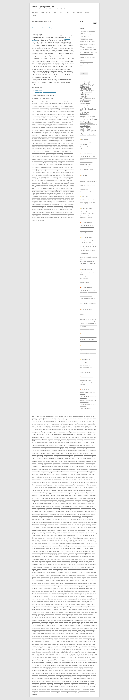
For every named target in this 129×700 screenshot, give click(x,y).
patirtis (70, 543)
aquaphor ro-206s (44, 439)
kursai (63, 599)
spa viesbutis (34, 186)
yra (74, 610)
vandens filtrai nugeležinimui (42, 429)
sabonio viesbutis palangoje (40, 177)
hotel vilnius (57, 119)
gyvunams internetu (55, 482)
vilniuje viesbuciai (42, 219)
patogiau (64, 533)
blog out (89, 647)
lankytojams (44, 649)
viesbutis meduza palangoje (44, 212)
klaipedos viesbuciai (40, 125)
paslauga (49, 573)
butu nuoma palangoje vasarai (48, 113)
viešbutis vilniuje (69, 215)
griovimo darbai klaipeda (69, 500)
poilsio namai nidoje (45, 167)
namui (43, 570)
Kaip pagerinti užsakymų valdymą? (87, 329)
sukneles (71, 588)
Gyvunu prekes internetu (86, 359)
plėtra (61, 626)
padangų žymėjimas (59, 416)
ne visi (87, 582)
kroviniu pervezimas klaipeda (51, 500)
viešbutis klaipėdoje (57, 210)
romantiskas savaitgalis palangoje (62, 175)
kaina (67, 557)
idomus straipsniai (78, 540)
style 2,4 (62, 495)
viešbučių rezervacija (59, 206)
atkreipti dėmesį (66, 530)
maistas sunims (82, 490)
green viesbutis (63, 117)
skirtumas (38, 623)
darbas (33, 626)
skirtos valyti (88, 585)
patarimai (69, 514)
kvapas (51, 567)
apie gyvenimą (89, 601)
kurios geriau (55, 556)
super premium (35, 476)
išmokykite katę (64, 474)
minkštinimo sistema (74, 418)
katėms (82, 479)
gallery (63, 651)
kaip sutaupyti (48, 482)
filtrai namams (52, 423)
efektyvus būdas (44, 533)
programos (87, 514)
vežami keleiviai (66, 529)
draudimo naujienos (65, 588)
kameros (63, 570)
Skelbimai (62, 12)
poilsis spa (51, 174)
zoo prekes (80, 495)
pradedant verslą (62, 638)
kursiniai (38, 630)
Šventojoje (77, 617)
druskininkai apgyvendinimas (67, 113)
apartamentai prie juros (50, 106)
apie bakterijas (48, 565)
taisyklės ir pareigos (77, 529)
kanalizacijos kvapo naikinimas (84, 522)
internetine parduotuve (50, 416)
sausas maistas (70, 492)
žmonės (80, 586)
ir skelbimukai (44, 607)
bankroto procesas (77, 548)
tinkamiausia (47, 559)
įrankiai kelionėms (36, 609)
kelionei (60, 586)
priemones (66, 585)
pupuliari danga (87, 557)
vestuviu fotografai (39, 506)
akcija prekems (83, 484)
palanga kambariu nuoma (68, 140)
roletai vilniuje (82, 116)
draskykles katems (71, 464)
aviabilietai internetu (87, 84)
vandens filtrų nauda (44, 419)
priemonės (51, 541)
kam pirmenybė (59, 530)
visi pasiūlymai (55, 606)
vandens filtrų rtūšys (91, 424)
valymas (77, 583)
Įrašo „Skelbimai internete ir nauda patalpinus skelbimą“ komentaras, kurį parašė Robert (87, 263)
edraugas (41, 590)
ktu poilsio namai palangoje (39, 127)
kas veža (71, 529)
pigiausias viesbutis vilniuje (48, 161)
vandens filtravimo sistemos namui (84, 423)
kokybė (78, 567)
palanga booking (41, 140)
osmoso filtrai (49, 418)
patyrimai (72, 606)
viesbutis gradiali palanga (44, 209)
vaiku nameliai (89, 498)
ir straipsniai (52, 601)
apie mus (64, 480)
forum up (80, 644)
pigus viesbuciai (61, 162)
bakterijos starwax (44, 527)
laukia (82, 639)
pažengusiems (76, 626)
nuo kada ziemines (87, 455)
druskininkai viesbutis (62, 114)
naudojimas (58, 580)
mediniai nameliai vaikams (64, 512)
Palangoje (67, 145)
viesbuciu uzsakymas (49, 207)
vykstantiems (34, 572)
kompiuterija (91, 607)
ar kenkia (63, 567)
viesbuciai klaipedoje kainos (66, 193)
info (42, 479)
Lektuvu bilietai (84, 196)
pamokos (72, 638)
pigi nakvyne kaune (61, 157)
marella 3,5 (58, 495)
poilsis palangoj (59, 170)
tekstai (95, 598)
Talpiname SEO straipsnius (86, 333)
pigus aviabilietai (86, 112)
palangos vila (43, 157)
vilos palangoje (35, 220)
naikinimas (39, 580)
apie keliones (70, 599)
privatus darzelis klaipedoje (53, 512)
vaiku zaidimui (87, 456)
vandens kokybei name (36, 426)
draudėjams (88, 604)
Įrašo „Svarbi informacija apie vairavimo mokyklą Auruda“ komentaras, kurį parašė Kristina (88, 257)
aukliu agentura (35, 512)
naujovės (63, 646)
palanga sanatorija (39, 143)
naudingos (68, 580)
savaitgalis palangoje (55, 180)
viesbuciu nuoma (56, 204)
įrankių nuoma (55, 525)
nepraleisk (34, 647)
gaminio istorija (63, 537)
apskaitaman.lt (35, 516)
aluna (44, 495)
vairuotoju (73, 623)
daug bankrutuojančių (69, 548)
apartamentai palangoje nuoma (38, 106)
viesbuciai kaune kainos (40, 193)
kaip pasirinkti (39, 553)
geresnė (56, 622)
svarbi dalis (42, 573)
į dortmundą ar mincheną (82, 530)
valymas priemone (85, 540)
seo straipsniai (86, 122)
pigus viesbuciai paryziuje (59, 164)
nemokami (56, 612)
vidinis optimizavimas (48, 463)
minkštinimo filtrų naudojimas (63, 418)
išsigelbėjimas (59, 546)
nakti (87, 644)
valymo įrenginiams (76, 504)
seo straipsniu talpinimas (92, 124)
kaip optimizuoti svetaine (73, 453)
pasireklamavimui (74, 601)
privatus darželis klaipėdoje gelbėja (85, 509)
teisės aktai (71, 564)
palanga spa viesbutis (36, 145)
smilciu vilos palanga (41, 182)
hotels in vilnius (71, 119)
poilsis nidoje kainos (39, 170)
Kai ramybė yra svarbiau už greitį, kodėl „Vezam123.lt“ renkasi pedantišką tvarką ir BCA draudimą (88, 325)
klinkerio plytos (84, 102)
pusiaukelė (43, 628)
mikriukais (94, 533)
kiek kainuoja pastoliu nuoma (44, 522)
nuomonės (65, 602)
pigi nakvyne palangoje (41, 159)
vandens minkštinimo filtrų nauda (55, 429)
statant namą (61, 556)
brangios (54, 588)
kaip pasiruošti (90, 530)
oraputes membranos (79, 506)
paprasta (58, 588)
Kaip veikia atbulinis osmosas (86, 296)
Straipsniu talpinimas (85, 389)
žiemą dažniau (71, 553)
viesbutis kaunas (59, 209)
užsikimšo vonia (67, 551)
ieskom (73, 590)
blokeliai (83, 524)
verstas (34, 577)
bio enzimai (38, 527)
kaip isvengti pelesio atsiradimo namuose (76, 443)
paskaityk (55, 647)
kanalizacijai (54, 565)
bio (89, 565)
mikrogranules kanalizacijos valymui (39, 517)
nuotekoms (93, 565)
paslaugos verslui (40, 601)
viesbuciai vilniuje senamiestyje (43, 202)
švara (36, 567)
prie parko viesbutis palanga (41, 175)
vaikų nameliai (35, 496)
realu (38, 644)
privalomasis (93, 570)
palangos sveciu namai (68, 153)
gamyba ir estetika (80, 554)
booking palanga (62, 109)
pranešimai (79, 647)
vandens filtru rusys (45, 435)
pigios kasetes (93, 593)
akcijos (73, 562)
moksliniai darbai (47, 641)
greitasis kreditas (81, 463)
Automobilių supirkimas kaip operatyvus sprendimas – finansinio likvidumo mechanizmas (88, 227)
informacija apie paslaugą (82, 521)
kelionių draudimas (85, 100)
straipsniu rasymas (92, 127)
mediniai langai (84, 105)
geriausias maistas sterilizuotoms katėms (48, 447)
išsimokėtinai (85, 614)
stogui (83, 575)
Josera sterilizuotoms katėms (85, 365)
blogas (66, 487)
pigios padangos (40, 468)
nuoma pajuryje (51, 137)
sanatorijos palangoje (56, 178)
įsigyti (75, 577)
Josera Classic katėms (84, 362)
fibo (78, 524)
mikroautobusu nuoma (48, 129)
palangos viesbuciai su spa (49, 156)
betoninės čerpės (81, 543)
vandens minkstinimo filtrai (88, 133)
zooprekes (47, 615)
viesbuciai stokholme (49, 199)
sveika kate (34, 463)
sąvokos (48, 572)
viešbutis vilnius (35, 217)
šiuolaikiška (39, 638)
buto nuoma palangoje (69, 111)
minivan (34, 593)
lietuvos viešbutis (40, 129)
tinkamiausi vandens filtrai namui (71, 423)
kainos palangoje (50, 121)
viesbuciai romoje (60, 198)
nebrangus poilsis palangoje (63, 133)
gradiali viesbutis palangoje (54, 117)
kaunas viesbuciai (57, 122)
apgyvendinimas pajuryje (55, 108)
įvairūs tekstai (46, 601)
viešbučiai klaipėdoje (57, 193)
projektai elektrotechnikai (52, 631)
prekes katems (43, 484)
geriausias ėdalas (55, 487)
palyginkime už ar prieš (71, 537)
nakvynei (50, 617)
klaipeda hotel (66, 124)
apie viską (43, 599)
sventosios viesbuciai (61, 188)
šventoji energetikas (45, 188)
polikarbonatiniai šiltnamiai (41, 485)
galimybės (84, 636)
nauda (33, 567)
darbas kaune (68, 559)
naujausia (61, 644)
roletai (93, 617)
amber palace (49, 103)
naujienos (68, 480)
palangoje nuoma (52, 146)
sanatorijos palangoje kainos (66, 178)
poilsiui (85, 617)
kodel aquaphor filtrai (50, 437)
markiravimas (57, 654)
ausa (38, 593)
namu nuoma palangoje (41, 133)
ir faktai (42, 554)
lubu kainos (47, 461)
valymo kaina (77, 582)
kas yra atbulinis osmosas (87, 419)
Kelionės (55, 12)
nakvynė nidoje (65, 129)
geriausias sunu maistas (90, 490)
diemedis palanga (57, 113)
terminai (37, 573)
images (54, 651)
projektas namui (74, 631)
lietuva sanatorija (59, 127)
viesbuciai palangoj (66, 194)
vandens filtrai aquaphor (51, 432)
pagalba (38, 546)
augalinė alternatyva (47, 480)
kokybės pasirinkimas (62, 535)
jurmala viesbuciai (43, 121)
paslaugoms (85, 609)
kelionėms (51, 598)
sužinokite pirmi (78, 606)
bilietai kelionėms (54, 596)
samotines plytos (36, 524)
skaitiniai (50, 647)
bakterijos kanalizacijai (85, 88)
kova (54, 580)
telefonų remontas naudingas (73, 445)
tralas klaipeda (61, 500)
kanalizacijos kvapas (65, 488)
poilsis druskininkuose (54, 169)
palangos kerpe (41, 149)
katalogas (34, 599)
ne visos (57, 583)
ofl (58, 590)
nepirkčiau (58, 578)
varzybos (64, 623)
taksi (77, 561)
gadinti (73, 582)
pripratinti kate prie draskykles (89, 464)
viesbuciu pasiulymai (42, 206)
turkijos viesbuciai (42, 190)
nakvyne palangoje (46, 130)
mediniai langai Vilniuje (84, 105)
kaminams (69, 652)
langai (79, 573)
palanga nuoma (48, 141)
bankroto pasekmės (70, 545)
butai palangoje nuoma (41, 111)
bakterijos (67, 565)
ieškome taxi (64, 561)
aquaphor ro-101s (59, 435)
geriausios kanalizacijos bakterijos (43, 458)
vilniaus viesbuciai (59, 217)
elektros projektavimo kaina (37, 635)
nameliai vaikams (64, 496)
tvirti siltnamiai (50, 485)
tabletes (82, 538)
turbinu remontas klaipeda (83, 461)
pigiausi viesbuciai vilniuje (37, 161)
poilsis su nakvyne (56, 174)
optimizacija (53, 636)
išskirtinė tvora (71, 540)
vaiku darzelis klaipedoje (62, 509)
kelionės (40, 564)
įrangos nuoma (62, 522)
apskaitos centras (61, 593)
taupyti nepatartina (40, 557)
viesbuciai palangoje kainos (65, 196)
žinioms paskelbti (42, 604)
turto (86, 562)
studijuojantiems (80, 628)
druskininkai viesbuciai (52, 114)
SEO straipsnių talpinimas (43, 6)
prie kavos (46, 647)
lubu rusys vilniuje (54, 461)
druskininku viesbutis (61, 116)
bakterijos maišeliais (83, 517)
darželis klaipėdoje (50, 511)
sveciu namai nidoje (51, 186)
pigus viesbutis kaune (36, 166)
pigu (72, 618)
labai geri (51, 612)
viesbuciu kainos (60, 202)
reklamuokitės (61, 606)
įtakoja (86, 535)
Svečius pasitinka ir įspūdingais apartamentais (48, 28)
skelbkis (33, 604)
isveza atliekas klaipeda (74, 512)
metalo (62, 654)
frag (40, 615)
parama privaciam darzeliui (70, 458)
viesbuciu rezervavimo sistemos (38, 207)
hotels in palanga (63, 119)
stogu (84, 644)
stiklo (77, 654)
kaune (64, 559)
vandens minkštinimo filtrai (85, 427)
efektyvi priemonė (52, 551)
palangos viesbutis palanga (68, 156)
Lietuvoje (67, 638)
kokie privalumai (65, 543)
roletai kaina (92, 114)
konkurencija (59, 561)
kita (81, 643)
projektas (34, 633)
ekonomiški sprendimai (71, 535)
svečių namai (87, 623)
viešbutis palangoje (39, 214)
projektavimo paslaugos (82, 631)
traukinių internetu (76, 594)
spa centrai (48, 182)
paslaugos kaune (42, 561)
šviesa (33, 573)
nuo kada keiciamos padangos (82, 469)
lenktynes (60, 623)
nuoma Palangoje (64, 137)
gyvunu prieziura (65, 479)
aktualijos (70, 647)
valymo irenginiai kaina (43, 512)
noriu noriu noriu (70, 135)
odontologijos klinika (91, 474)
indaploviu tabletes (89, 525)
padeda (62, 565)
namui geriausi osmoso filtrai (43, 427)
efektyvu (43, 583)
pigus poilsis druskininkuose (42, 162)
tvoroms (82, 541)
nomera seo (76, 593)
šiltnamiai (65, 490)
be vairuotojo (86, 588)
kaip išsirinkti (66, 577)
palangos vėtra (42, 154)
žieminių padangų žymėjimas (77, 416)
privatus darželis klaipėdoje (59, 511)
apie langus (76, 598)
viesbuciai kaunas (65, 191)
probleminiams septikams (74, 517)
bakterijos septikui (36, 514)
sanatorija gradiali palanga (51, 177)
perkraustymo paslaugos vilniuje (74, 474)
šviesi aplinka (87, 573)
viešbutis (56, 207)
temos (70, 628)
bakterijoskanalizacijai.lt (45, 509)
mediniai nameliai (52, 498)
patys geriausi (78, 610)
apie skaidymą (88, 553)
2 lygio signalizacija (90, 81)
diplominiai (74, 628)
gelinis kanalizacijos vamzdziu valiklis (53, 517)
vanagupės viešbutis (58, 190)
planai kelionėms (58, 607)
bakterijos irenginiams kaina (52, 501)
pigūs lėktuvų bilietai (69, 651)
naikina (43, 569)
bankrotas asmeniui (87, 546)
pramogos (83, 622)
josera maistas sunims (71, 476)
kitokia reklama (69, 607)
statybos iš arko (73, 521)
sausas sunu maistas (57, 484)
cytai (61, 590)
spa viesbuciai (71, 185)
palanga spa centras (61, 143)
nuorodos (73, 480)
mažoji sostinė (48, 561)
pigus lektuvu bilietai (83, 113)
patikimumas (64, 506)
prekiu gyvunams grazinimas (84, 472)
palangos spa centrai (50, 153)
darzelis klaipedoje (53, 509)
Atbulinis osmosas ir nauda (85, 408)
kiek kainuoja (93, 514)
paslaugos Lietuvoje (75, 514)
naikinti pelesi (68, 503)
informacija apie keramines (70, 556)
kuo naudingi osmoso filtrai (64, 421)
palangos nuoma (66, 149)
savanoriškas (49, 588)
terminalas (38, 626)
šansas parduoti (72, 604)
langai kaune (92, 588)
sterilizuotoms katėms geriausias (83, 447)
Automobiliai (35, 12)
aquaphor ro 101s (87, 439)
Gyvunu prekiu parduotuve (86, 269)
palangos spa (42, 153)
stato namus (75, 522)
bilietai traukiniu (55, 594)
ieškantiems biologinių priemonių (90, 512)
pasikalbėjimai (75, 646)
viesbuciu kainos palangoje (37, 204)
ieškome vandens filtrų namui (45, 424)
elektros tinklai (39, 633)
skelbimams (59, 599)
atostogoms (56, 586)
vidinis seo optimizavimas (63, 453)
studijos (57, 628)
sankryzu (69, 623)
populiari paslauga (40, 529)
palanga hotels (60, 140)
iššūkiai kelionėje (55, 529)
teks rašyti (47, 628)
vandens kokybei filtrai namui (68, 424)
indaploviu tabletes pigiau (40, 538)
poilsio (62, 166)
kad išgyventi (67, 606)
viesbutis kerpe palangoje (40, 210)
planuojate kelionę (73, 533)
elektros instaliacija (46, 633)
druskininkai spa (44, 114)
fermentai (94, 580)
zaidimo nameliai (84, 503)
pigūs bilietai (83, 596)
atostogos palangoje (55, 109)
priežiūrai (65, 569)
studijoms (87, 626)
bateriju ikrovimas (58, 506)
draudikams (51, 614)
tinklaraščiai (35, 614)
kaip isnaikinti (42, 503)
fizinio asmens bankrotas (43, 545)
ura (92, 647)
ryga (59, 562)
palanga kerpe (35, 141)
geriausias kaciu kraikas (84, 445)
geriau (67, 533)
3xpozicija (87, 591)
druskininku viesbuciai (39, 116)
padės (68, 586)
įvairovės (49, 646)
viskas (84, 643)
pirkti (63, 573)
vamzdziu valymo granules (87, 516)
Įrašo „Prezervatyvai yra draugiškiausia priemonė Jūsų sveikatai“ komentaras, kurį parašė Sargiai (88, 246)
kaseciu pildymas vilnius (56, 504)
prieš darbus (84, 578)
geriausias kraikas (45, 493)
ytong (73, 524)
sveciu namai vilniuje (36, 188)
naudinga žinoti (44, 543)
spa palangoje (66, 183)
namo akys (76, 572)
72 (70, 649)
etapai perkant (47, 554)
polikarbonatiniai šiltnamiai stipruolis (48, 456)
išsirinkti (33, 575)
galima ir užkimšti (60, 551)
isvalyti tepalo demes (59, 466)
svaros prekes (43, 562)
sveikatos (36, 564)
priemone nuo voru (85, 440)
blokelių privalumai (57, 543)
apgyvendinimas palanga (65, 108)
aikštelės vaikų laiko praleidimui (61, 445)
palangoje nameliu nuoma (43, 146)
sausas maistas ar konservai (49, 466)
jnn (37, 617)
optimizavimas (70, 636)
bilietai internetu (66, 594)
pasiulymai (39, 599)
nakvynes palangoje (38, 132)
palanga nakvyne (41, 141)
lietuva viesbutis (66, 127)
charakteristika (56, 577)
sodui (47, 490)
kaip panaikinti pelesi (50, 503)
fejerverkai (85, 487)
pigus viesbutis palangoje (46, 166)
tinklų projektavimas (51, 635)
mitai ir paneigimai (63, 532)
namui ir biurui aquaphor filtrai (91, 435)
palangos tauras (35, 154)
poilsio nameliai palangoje (41, 169)
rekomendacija (35, 586)
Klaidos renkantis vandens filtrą (86, 162)
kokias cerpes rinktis (58, 519)
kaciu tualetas (53, 477)
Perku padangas (84, 139)
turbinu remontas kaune (72, 461)
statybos (57, 522)
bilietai (49, 594)
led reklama (76, 485)
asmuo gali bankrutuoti (86, 545)
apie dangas (79, 577)
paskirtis (86, 541)
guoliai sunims (86, 476)
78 (68, 649)
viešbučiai (55, 617)
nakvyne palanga (38, 130)
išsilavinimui (42, 630)
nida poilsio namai (43, 135)
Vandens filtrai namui (84, 36)
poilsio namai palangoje (62, 167)
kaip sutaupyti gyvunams (48, 479)
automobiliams (76, 599)
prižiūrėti (42, 582)
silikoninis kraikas (77, 477)
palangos (72, 146)
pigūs (71, 594)
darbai (95, 628)
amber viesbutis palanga (47, 105)
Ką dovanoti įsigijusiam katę (85, 372)
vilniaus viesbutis (35, 219)
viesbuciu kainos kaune (69, 202)
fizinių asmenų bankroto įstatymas (55, 545)
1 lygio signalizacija (83, 81)
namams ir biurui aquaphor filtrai (39, 437)
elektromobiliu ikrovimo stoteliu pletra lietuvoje (65, 448)
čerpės (33, 551)
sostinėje (42, 614)
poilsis (48, 169)
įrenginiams (63, 580)
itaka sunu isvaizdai (36, 482)
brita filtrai (78, 493)
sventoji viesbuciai (53, 188)
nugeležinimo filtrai (64, 440)
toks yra (80, 559)
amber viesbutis (39, 105)
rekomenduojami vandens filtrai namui (49, 426)
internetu (88, 570)
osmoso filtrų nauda (42, 418)
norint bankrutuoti (85, 548)
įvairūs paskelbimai (49, 599)
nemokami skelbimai (84, 651)
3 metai (54, 546)
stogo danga (84, 127)
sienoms (85, 641)
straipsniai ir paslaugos (80, 604)
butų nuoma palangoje (36, 113)
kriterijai (59, 533)
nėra (87, 610)
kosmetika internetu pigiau (75, 508)
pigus (69, 561)
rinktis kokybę (53, 554)
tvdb (40, 617)
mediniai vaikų (51, 496)
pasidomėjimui (38, 649)
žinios (33, 649)
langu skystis (78, 527)
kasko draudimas (85, 97)
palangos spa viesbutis (58, 153)
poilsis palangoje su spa (57, 172)
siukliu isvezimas (78, 500)
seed (55, 590)
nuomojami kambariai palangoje (44, 138)
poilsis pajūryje (46, 170)
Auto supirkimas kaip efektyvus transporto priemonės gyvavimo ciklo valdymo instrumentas (88, 158)
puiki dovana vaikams (40, 445)
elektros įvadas (76, 635)
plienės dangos (67, 641)
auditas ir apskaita (69, 593)
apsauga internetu (82, 602)
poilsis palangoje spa (48, 172)
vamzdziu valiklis (76, 538)
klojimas (71, 577)
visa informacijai (85, 606)
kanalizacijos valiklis (65, 615)
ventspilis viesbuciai (67, 190)
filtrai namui (52, 427)
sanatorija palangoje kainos (37, 178)
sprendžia (39, 583)
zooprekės (58, 493)
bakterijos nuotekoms (86, 90)
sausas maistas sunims (36, 479)
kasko (44, 564)
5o (57, 590)
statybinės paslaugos (41, 525)
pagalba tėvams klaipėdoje (73, 509)
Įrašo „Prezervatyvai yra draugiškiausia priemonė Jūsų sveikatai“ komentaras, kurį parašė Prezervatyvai (88, 252)
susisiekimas (73, 561)
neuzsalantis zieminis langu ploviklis (75, 468)
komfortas (53, 575)
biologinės (71, 585)
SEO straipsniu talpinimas (86, 153)
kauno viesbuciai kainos (41, 124)
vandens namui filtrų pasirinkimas (80, 424)
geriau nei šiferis (77, 549)
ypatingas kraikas (76, 484)
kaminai (78, 652)
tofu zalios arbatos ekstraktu (64, 472)
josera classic (78, 451)
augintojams (61, 487)
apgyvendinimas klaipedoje (43, 108)
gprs (42, 617)
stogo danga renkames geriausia (82, 501)
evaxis (37, 590)
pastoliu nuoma (49, 525)
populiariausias (54, 572)
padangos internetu (88, 466)
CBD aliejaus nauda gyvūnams (86, 370)
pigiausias (90, 559)
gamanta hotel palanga (36, 117)
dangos (37, 551)
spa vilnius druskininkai (42, 186)
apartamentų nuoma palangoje (61, 106)
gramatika (34, 641)
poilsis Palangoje (66, 170)
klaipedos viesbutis (60, 125)
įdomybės (53, 646)
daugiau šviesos (94, 577)
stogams (61, 641)
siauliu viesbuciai (70, 180)
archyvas (59, 651)
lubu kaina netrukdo (61, 459)
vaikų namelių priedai (44, 504)
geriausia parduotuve (64, 482)
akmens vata (88, 524)
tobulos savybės (62, 557)
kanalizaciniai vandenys (67, 516)
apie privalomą (83, 570)
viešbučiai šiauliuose (41, 199)
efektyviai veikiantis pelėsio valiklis (52, 451)
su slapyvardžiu (49, 606)
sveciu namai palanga (60, 186)
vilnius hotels (54, 219)
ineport (92, 590)
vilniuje (90, 561)
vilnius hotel (49, 219)
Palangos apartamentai (41, 148)
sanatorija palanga (61, 177)
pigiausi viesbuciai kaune (69, 159)
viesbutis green (53, 209)
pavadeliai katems (93, 482)
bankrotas (64, 545)
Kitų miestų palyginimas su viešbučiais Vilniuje (45, 92)
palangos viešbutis (59, 156)
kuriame (77, 535)
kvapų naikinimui (88, 580)
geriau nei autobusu (52, 530)
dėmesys (37, 559)
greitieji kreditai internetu (44, 464)
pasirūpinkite (58, 575)
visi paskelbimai (35, 610)
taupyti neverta (80, 557)
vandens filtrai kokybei (59, 423)
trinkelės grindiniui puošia (64, 521)
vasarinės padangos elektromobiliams (44, 450)
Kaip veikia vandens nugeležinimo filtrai (88, 298)
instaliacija (53, 633)
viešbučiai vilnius (53, 202)
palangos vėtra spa (49, 154)
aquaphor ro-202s (85, 437)
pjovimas (80, 654)
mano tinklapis (62, 643)
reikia (90, 582)
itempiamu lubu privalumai (52, 459)
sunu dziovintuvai (39, 477)
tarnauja (33, 582)
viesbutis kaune (66, 209)
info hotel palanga (35, 121)
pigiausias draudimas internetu (88, 110)
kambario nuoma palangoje (68, 121)
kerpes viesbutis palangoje (57, 124)
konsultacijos (48, 609)
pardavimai (42, 575)
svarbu (61, 582)
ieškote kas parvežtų (86, 529)
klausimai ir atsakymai (42, 572)
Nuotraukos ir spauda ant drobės (86, 317)
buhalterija (34, 596)
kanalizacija (39, 569)
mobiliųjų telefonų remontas (70, 447)
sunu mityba (42, 482)
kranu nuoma (61, 525)
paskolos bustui (42, 474)
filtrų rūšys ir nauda (82, 418)
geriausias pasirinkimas (46, 537)
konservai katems (69, 477)
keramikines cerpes (43, 524)
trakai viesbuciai (35, 190)
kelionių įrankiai (92, 606)
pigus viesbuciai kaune (68, 162)
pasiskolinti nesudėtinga (56, 463)
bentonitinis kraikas (84, 477)
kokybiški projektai (35, 631)
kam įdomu (58, 601)
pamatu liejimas (69, 522)
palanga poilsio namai (56, 141)
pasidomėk (39, 647)
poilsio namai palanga (53, 167)
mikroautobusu (63, 562)
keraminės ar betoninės (48, 556)
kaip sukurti (91, 535)
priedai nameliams (91, 495)
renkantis (62, 578)
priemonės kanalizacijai (45, 514)
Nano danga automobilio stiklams (86, 164)
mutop (85, 649)
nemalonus (59, 567)
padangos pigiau (64, 469)
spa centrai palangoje (63, 182)
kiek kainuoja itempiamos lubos (72, 459)
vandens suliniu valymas (76, 516)
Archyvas (87, 12)
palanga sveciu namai (45, 145)
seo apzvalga (85, 453)
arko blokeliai (64, 540)
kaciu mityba (58, 474)
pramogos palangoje (65, 174)
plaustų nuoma (51, 654)
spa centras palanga (36, 183)
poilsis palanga (53, 170)
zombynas (34, 615)
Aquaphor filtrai (83, 38)
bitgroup (94, 591)
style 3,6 (66, 495)
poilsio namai (66, 166)
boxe (67, 643)
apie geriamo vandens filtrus (76, 419)
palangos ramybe (48, 151)
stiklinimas (90, 594)
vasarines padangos (48, 469)
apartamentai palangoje (66, 105)
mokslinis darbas (44, 626)
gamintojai (74, 575)
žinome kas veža (35, 532)
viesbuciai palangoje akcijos (54, 196)
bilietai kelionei (41, 602)
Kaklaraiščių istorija (84, 189)
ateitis (77, 644)
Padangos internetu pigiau (86, 345)
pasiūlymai (40, 620)
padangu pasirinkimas (45, 471)
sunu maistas (41, 476)
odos (84, 654)
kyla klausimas (79, 551)
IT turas (80, 593)
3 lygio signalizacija (83, 82)
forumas (48, 649)
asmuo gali (80, 546)
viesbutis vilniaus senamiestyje (59, 215)
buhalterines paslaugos (54, 514)
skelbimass (82, 591)
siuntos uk (46, 617)
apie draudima (83, 599)
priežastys (50, 570)
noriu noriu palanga (36, 137)
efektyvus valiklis (72, 501)
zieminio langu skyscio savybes (78, 456)
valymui (69, 582)
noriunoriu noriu (44, 137)
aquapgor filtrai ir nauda (74, 434)
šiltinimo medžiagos (44, 521)
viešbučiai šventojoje (58, 199)
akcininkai (77, 591)
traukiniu (45, 594)
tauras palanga (69, 188)
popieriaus (73, 654)
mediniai (46, 496)
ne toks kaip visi (69, 538)
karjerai (38, 628)
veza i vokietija (84, 527)
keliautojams (79, 609)
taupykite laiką (40, 549)
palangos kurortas (48, 149)
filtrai (90, 92)
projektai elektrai (68, 633)
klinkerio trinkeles (85, 103)
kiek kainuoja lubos (41, 461)
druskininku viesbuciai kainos (50, 116)
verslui (80, 638)
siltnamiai (65, 461)
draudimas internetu (51, 562)
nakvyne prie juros (53, 130)
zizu (57, 610)
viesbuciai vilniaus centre (43, 201)
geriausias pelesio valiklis (86, 451)
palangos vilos (49, 157)
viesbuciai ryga (67, 198)
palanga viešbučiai (53, 145)
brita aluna (48, 495)
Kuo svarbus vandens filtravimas (86, 62)
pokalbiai (38, 606)
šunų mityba (64, 492)
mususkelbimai (78, 590)
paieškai (52, 604)
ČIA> (55, 95)
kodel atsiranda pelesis (60, 456)
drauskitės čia (34, 607)
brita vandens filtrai (52, 490)
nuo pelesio (93, 511)
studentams (86, 628)
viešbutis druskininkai (69, 207)
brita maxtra (40, 495)
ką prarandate (70, 532)
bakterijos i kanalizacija (86, 85)
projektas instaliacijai (90, 633)
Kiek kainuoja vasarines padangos (84, 471)
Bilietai (42, 12)
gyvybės (78, 564)
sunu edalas (47, 476)
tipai (85, 567)
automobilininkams (64, 604)
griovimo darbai (94, 522)
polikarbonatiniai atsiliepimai (59, 485)
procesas (57, 532)
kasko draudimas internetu (87, 98)
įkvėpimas (34, 638)
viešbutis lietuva (64, 210)
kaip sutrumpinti (48, 529)
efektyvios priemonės (72, 569)
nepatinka (34, 569)
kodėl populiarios (73, 530)
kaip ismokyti (70, 484)
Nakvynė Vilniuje (38, 90)
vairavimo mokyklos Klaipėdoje (69, 625)
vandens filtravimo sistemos (88, 130)
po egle (44, 578)
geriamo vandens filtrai (61, 432)
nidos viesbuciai (63, 135)
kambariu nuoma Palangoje (48, 122)
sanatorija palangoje (69, 177)
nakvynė (81, 620)
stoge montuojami (65, 572)
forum (92, 643)
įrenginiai (82, 567)
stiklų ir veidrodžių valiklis (41, 540)
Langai (73, 12)
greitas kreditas (88, 463)
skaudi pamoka (46, 549)
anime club (81, 646)
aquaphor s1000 (81, 435)
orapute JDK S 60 (71, 506)
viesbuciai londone (44, 194)
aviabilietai (88, 82)
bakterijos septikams (41, 519)
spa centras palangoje (45, 183)
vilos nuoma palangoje (69, 219)
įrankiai (80, 636)
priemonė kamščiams (89, 537)
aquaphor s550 (63, 439)
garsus (89, 590)
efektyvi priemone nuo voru (40, 451)
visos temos (43, 606)
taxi (36, 562)
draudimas (87, 92)
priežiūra (38, 575)
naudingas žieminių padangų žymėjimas (59, 450)
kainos (39, 562)
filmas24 (69, 590)
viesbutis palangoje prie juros (49, 214)
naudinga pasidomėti (73, 557)
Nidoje (55, 620)
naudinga (92, 573)
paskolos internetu (65, 463)
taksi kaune (85, 559)
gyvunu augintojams (72, 479)
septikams (82, 504)
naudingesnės (67, 583)
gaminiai (38, 577)
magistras (91, 628)
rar (37, 615)
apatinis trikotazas (56, 508)
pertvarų (48, 652)
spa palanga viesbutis (59, 183)
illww (58, 591)
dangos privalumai (88, 543)
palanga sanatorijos (48, 143)
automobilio (57, 564)
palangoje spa (58, 146)
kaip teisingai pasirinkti (92, 532)
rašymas (38, 612)
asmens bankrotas (66, 546)
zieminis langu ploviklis (86, 468)
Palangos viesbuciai (57, 154)
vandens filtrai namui (44, 423)
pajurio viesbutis (55, 138)
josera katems (63, 476)
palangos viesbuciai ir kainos (67, 154)
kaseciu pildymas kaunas (66, 504)
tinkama (63, 575)
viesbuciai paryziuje (45, 198)
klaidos (60, 573)
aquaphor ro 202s (38, 440)
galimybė (71, 572)
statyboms (89, 641)
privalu (71, 626)
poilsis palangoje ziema (66, 172)
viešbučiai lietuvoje (36, 194)
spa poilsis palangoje (53, 185)
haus (75, 524)
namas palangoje (53, 132)
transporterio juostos (48, 591)
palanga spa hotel (69, 143)
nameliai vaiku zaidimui (74, 498)
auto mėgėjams (71, 596)
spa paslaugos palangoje (39, 185)
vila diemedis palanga (51, 217)
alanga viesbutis (43, 103)
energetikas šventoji (69, 116)
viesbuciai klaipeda (48, 193)
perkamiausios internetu (36, 493)
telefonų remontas (48, 442)
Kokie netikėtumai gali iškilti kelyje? (87, 47)
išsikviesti (54, 561)
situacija (59, 565)
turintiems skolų (78, 545)
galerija (50, 651)
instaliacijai (92, 630)
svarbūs (93, 610)
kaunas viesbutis (65, 122)
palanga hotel (54, 140)
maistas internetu (47, 487)
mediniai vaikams (78, 496)
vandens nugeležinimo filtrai (88, 135)
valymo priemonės (58, 540)
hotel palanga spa (51, 119)
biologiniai (34, 570)
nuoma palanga (57, 137)
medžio (86, 654)
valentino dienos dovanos (86, 508)
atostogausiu (45, 593)
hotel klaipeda (38, 119)
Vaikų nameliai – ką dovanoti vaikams (87, 57)
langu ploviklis (41, 469)
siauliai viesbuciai (63, 180)
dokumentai (82, 514)
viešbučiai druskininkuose (48, 191)
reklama (41, 644)
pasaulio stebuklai (86, 593)
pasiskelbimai (34, 602)
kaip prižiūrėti (82, 525)
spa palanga (52, 183)
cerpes (82, 92)
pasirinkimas (78, 541)
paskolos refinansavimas (62, 464)
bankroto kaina (48, 548)
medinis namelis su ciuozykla (37, 466)
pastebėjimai (54, 644)
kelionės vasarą (44, 530)
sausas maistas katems (61, 477)
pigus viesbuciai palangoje (48, 164)
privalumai (43, 577)
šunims (78, 479)
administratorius (53, 549)
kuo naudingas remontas (72, 450)
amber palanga (64, 103)
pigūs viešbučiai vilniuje (69, 164)
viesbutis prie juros (59, 214)
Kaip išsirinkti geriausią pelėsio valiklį (87, 199)
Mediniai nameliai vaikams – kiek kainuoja (88, 52)
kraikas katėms (82, 492)
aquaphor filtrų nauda (58, 434)
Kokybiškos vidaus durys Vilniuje (86, 34)
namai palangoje (46, 132)
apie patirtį (69, 601)
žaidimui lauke (41, 496)
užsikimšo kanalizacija (61, 554)
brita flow (71, 495)
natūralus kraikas (89, 493)
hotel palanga (44, 119)
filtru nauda (37, 488)
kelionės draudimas (91, 562)
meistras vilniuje (84, 474)
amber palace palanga (56, 103)
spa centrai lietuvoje (55, 182)
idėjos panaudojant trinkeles (53, 521)
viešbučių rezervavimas (68, 206)
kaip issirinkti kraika (36, 492)
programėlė (86, 561)
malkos (79, 519)
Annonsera (79, 12)
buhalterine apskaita (60, 458)
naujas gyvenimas (48, 546)
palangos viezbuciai (36, 157)
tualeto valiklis (87, 504)
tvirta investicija (92, 541)
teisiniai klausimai (92, 609)
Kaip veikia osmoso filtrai (85, 166)
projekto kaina (90, 631)
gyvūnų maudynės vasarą (56, 492)
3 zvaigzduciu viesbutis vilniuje (61, 101)
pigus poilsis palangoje (52, 162)
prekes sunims (49, 484)
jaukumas (74, 578)
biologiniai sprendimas (53, 553)
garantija (51, 638)
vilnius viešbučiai (61, 219)
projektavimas (58, 618)
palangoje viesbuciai (66, 146)
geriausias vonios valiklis (51, 448)
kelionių (82, 564)
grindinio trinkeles (63, 524)
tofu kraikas (91, 477)
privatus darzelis (43, 459)
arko (80, 524)
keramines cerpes (66, 519)
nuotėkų (78, 612)
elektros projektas (35, 618)
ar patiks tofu (39, 480)
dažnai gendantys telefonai (41, 448)
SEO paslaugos (84, 175)
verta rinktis (82, 535)
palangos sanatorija (56, 151)
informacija (76, 532)
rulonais (37, 541)
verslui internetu (75, 602)
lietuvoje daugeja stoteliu (79, 448)
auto (56, 562)
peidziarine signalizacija (84, 107)
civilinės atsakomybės (50, 564)
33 (66, 649)
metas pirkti (93, 572)
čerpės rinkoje (78, 556)
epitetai (49, 533)
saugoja (40, 586)
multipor (69, 524)
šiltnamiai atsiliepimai (69, 485)
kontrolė (58, 570)
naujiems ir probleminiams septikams (46, 516)
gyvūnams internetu (90, 492)
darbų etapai (48, 630)
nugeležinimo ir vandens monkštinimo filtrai (79, 429)
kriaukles (80, 453)
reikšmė (68, 626)
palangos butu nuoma (51, 148)
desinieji (73, 591)
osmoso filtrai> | (35, 418)
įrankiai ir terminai (36, 533)
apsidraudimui (56, 598)
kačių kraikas (76, 492)
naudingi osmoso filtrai (54, 421)
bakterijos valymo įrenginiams (54, 527)
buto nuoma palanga (60, 111)
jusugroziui (61, 591)
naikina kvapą (45, 553)
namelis (57, 498)
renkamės (47, 567)
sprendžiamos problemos (58, 569)
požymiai (59, 572)
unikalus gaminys (90, 549)
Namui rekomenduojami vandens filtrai (88, 178)
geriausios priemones (58, 516)
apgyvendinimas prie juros (45, 109)
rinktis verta (41, 551)
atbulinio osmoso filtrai (61, 419)
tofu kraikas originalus (74, 472)
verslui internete (64, 636)
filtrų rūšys (86, 416)
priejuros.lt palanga (51, 175)
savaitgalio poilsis (35, 180)
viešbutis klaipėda (49, 210)
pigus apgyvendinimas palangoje (60, 161)
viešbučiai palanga (58, 194)
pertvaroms (34, 643)
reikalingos (61, 612)
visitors (42, 615)
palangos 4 (34, 148)
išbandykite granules (44, 541)
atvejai (46, 573)
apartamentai (68, 617)
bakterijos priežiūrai (50, 519)
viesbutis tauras (49, 215)
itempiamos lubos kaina (83, 459)
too (63, 590)
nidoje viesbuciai (56, 135)
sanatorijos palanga (47, 178)
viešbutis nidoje (54, 212)
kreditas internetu (53, 464)
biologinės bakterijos (57, 488)
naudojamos (34, 583)
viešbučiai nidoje (51, 194)
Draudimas (48, 12)
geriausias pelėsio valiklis (52, 443)
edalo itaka (93, 480)
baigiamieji (62, 628)
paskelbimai (65, 598)
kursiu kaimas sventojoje (51, 127)
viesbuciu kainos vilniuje (48, 204)
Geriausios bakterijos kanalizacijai (86, 39)
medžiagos (91, 575)
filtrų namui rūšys (69, 426)
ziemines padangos (57, 469)
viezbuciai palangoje (43, 217)
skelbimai (51, 602)
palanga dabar (48, 140)
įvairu (66, 646)
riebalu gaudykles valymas (80, 553)
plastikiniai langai (85, 114)
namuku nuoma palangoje (51, 133)
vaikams (41, 455)
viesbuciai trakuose (66, 199)
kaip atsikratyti (68, 567)
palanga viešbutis (61, 145)
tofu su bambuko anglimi (53, 472)
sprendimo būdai (84, 569)
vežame (60, 529)
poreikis (86, 639)
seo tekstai (85, 125)
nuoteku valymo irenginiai (84, 106)
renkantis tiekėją (80, 533)
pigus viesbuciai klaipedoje (37, 164)
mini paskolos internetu (50, 474)
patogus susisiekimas (36, 535)
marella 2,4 (53, 495)
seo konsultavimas (91, 116)
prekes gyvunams (57, 479)
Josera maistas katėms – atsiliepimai (87, 367)
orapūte (81, 512)
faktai (36, 545)
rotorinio (93, 644)
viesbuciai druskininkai (38, 191)
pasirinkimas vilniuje (87, 458)
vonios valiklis (86, 538)
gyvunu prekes (40, 463)
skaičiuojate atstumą (45, 535)
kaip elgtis (42, 546)
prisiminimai (52, 628)
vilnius (33, 562)
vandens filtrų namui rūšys (57, 424)
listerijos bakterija (68, 456)
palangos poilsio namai (40, 151)
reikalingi (90, 612)
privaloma (34, 628)
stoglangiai (88, 572)
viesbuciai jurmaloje (58, 191)
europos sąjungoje (73, 546)
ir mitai (38, 554)
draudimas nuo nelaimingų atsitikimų (51, 639)
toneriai (50, 504)
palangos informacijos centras (62, 148)
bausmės (55, 570)
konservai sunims (46, 477)
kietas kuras (67, 525)
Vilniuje (59, 617)
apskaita (38, 596)
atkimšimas (73, 551)
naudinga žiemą (82, 572)
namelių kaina (57, 496)
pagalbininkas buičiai (80, 537)
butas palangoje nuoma (51, 111)
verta (53, 573)
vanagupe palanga (50, 190)
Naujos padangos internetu (87, 208)
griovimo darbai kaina (76, 503)
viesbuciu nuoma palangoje (66, 204)
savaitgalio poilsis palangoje (45, 180)
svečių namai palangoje (69, 186)
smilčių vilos (34, 182)
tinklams (65, 618)
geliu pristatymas (49, 508)
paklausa (85, 620)
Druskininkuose (35, 625)
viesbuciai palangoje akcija (43, 196)
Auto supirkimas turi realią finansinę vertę (88, 337)
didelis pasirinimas (54, 557)
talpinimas (69, 562)
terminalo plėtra (93, 625)
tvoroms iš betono (50, 540)
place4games (84, 590)
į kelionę (92, 604)
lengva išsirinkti (83, 549)
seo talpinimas (77, 596)
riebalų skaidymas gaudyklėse (56, 559)
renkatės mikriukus (53, 535)
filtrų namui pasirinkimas (86, 421)
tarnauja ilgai (64, 541)
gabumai (91, 626)
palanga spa (54, 143)
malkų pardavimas (74, 519)
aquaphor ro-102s (67, 435)
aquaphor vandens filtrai (84, 431)
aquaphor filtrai (93, 431)
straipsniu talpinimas (69, 614)
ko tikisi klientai (88, 519)
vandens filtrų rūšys (76, 426)
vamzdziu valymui (64, 517)
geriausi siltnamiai (90, 484)
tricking (54, 591)
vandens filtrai (85, 129)
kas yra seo (55, 442)
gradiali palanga (45, 117)
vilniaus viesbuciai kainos (69, 217)
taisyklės (33, 606)
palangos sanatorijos (65, 151)
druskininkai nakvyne (36, 114)
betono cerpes (51, 524)
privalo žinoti (40, 556)
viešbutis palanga (60, 212)
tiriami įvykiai (68, 570)
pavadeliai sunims (36, 484)
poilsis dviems (62, 169)
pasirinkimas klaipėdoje (41, 511)
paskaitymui (84, 647)
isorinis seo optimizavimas (52, 453)
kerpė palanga (49, 124)
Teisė (68, 12)
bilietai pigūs (82, 594)
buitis (38, 455)
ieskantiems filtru (90, 487)
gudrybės (82, 623)
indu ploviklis (86, 506)
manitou (41, 593)
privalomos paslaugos (75, 570)
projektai (87, 630)
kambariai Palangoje (58, 121)
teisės (66, 599)
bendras (46, 651)
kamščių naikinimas (86, 551)
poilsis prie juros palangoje (43, 174)
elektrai (83, 630)
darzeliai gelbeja (79, 458)
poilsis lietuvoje (68, 169)
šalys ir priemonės (90, 602)
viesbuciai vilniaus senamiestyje (54, 201)
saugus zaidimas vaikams (68, 455)
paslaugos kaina (91, 615)
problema (39, 565)
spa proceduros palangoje (62, 185)
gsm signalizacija (83, 93)
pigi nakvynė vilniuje (50, 159)
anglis (83, 519)
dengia (87, 575)
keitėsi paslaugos (75, 559)
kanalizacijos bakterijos (84, 95)
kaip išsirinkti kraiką (65, 493)
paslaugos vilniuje (63, 514)
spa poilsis (46, 185)
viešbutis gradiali (35, 209)
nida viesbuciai (50, 135)
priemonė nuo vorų (40, 442)
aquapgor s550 (74, 435)
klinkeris (90, 501)
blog (93, 90)
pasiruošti (64, 586)
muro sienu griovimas (47, 506)
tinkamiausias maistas (39, 487)
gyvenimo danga (85, 556)
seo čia (39, 607)
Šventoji (63, 614)
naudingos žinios (51, 607)
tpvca (88, 564)
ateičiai (93, 639)
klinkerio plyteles (84, 101)
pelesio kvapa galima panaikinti (75, 440)
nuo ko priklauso (42, 532)
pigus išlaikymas (66, 549)
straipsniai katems (92, 461)
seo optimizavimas (88, 119)
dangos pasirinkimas (55, 537)
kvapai (92, 567)
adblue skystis (53, 458)
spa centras (70, 182)
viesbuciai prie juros (53, 198)
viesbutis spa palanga (67, 214)
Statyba (34, 15)
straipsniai (70, 487)
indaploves (73, 527)
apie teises (71, 598)
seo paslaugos (85, 121)
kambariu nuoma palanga (37, 122)
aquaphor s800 (53, 435)
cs (79, 643)
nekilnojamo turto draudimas (72, 639)
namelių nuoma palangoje (62, 132)
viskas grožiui (43, 609)
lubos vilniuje (60, 461)
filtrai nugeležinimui (92, 416)
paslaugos (48, 532)
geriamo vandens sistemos (46, 431)
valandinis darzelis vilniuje (55, 476)
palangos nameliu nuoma (57, 149)
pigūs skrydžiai (56, 643)
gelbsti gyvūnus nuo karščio (45, 492)
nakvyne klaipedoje (57, 129)
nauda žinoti (42, 559)
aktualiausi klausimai (83, 532)
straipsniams (53, 610)
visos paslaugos (42, 610)
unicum (70, 643)
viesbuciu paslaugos (51, 206)
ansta (66, 590)
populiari (88, 577)
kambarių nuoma (43, 618)
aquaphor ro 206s (45, 440)
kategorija (90, 614)
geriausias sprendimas (36, 537)
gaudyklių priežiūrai (57, 541)
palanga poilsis (64, 141)
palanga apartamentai (63, 138)
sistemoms (82, 583)
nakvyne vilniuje (61, 130)
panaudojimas (38, 652)
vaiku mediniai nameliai (64, 498)
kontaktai (60, 480)
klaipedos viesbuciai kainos (50, 125)
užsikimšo (46, 551)
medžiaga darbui (55, 630)
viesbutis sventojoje (42, 215)
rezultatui (34, 612)
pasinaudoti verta (61, 548)
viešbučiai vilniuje (64, 201)
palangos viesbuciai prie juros (38, 156)
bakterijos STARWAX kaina (63, 501)
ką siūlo (36, 561)
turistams (81, 617)
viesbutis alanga (61, 207)
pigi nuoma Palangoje (59, 159)
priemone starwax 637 (41, 501)
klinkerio (61, 577)
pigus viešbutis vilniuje (56, 166)
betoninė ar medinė (71, 541)
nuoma (94, 594)
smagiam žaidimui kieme (49, 445)
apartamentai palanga (57, 105)
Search (81, 21)
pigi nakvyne (54, 157)
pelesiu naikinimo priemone (60, 503)
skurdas (33, 590)
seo (86, 116)
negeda (91, 591)
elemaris (75, 495)
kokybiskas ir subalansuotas (84, 482)
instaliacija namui (43, 631)
